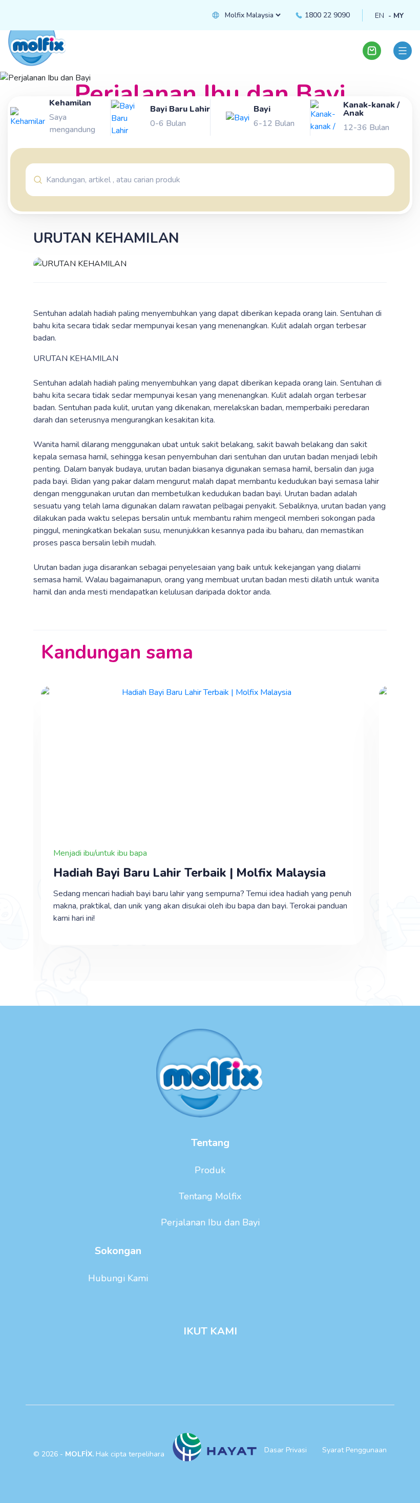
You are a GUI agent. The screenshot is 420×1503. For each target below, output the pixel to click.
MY (398, 15)
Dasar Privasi (285, 1450)
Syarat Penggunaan (354, 1450)
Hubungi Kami (118, 1278)
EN (379, 15)
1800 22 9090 (326, 15)
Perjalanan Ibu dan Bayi (210, 1222)
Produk (210, 1170)
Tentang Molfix (210, 1196)
